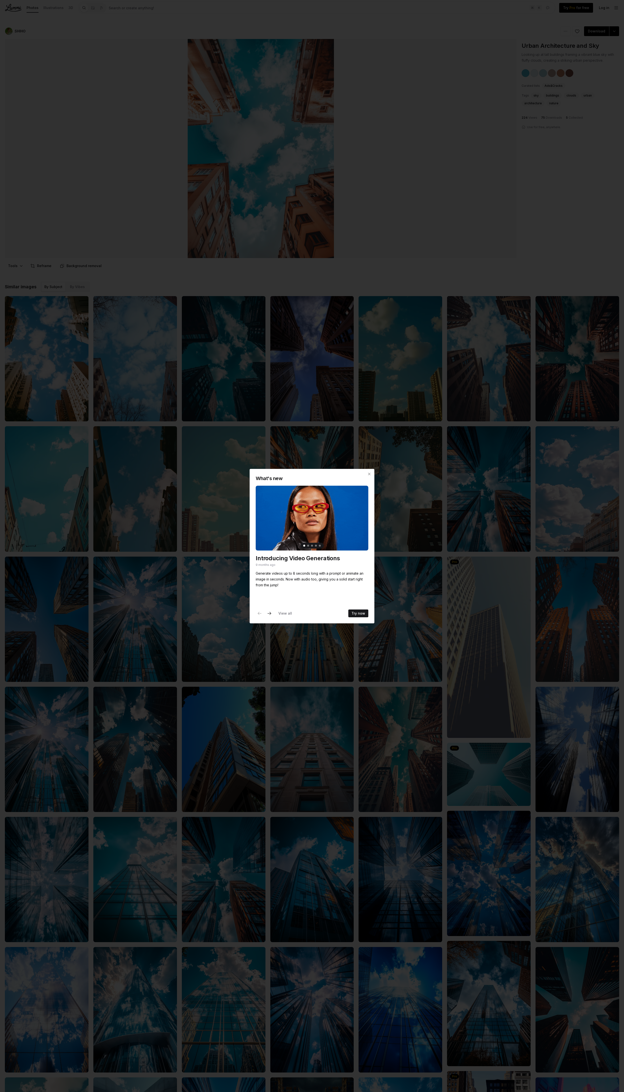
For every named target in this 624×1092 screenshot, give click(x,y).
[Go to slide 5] (320, 546)
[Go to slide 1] (304, 546)
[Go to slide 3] (312, 546)
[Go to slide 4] (316, 546)
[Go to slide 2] (308, 546)
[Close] (369, 474)
